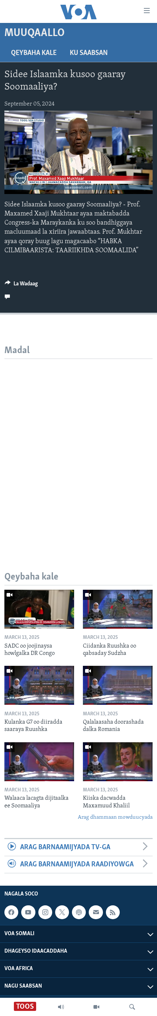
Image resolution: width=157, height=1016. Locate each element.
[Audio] (61, 1007)
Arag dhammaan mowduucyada (115, 817)
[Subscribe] (96, 912)
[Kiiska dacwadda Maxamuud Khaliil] (118, 761)
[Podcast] (79, 912)
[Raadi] (132, 1007)
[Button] (21, 285)
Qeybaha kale (34, 53)
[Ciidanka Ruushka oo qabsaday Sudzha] (118, 609)
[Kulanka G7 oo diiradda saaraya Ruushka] (39, 685)
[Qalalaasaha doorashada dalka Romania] (118, 685)
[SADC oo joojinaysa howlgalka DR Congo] (39, 609)
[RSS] (113, 912)
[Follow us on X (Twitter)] (62, 912)
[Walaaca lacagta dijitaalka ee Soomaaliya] (39, 761)
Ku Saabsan (89, 53)
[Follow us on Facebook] (11, 912)
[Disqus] (78, 450)
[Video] (96, 1007)
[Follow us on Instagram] (45, 912)
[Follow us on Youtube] (28, 912)
